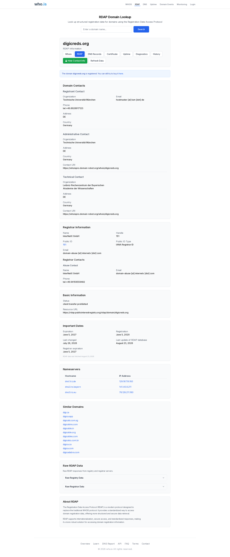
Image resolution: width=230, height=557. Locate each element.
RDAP (137, 4)
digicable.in (68, 428)
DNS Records (94, 54)
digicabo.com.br (71, 440)
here (121, 73)
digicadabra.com (71, 452)
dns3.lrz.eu (70, 392)
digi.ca (66, 412)
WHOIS (128, 4)
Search (141, 29)
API (120, 543)
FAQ (127, 543)
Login (192, 4)
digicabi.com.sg (70, 420)
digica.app (68, 416)
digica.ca (67, 444)
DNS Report (108, 543)
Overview (85, 543)
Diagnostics (141, 54)
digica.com (68, 448)
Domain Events (167, 4)
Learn (96, 543)
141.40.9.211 (125, 386)
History (156, 54)
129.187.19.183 (126, 381)
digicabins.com (70, 424)
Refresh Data (97, 60)
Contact (146, 543)
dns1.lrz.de (70, 381)
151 (64, 244)
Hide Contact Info (76, 60)
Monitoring (182, 4)
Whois (68, 54)
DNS (145, 4)
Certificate (112, 54)
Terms (135, 543)
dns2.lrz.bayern (73, 386)
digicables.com (70, 436)
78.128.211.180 (126, 392)
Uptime (153, 4)
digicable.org (69, 432)
